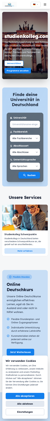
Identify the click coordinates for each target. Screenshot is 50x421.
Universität (18, 117)
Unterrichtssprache (23, 159)
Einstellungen (25, 412)
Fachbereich (19, 131)
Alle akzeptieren (25, 396)
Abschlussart (19, 145)
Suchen (29, 175)
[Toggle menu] (45, 4)
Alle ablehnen (25, 403)
